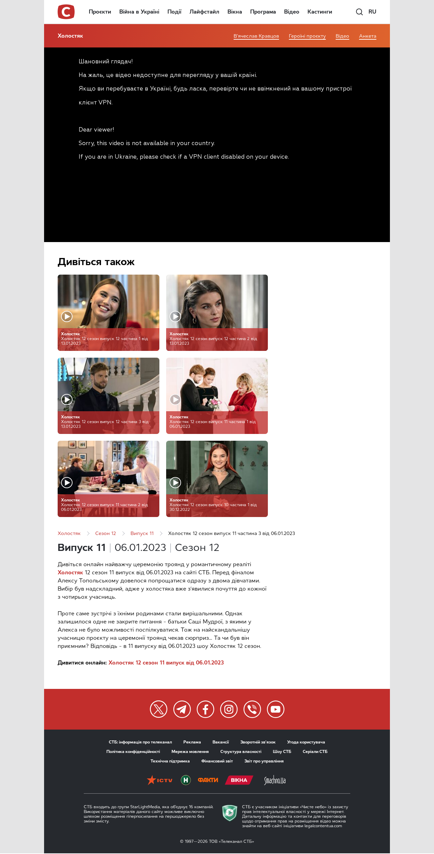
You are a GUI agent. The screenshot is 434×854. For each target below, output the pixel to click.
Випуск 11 (142, 533)
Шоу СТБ (282, 751)
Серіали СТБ (315, 751)
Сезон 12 (105, 533)
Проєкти (100, 11)
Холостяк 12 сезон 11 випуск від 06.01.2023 (166, 662)
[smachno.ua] (274, 781)
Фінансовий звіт (217, 761)
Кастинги (320, 11)
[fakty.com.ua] (208, 781)
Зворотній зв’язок (258, 742)
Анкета (367, 36)
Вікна (235, 11)
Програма (263, 11)
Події (174, 11)
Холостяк (70, 36)
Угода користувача (306, 742)
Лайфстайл (204, 11)
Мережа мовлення (190, 751)
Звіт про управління (264, 761)
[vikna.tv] (239, 781)
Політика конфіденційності (133, 751)
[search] (359, 11)
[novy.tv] (186, 781)
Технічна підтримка (170, 761)
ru (372, 11)
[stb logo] (66, 11)
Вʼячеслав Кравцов (256, 36)
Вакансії (221, 742)
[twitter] (158, 709)
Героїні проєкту (307, 36)
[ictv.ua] (159, 781)
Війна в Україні (139, 11)
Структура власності (240, 751)
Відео (291, 11)
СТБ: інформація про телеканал (140, 742)
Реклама (192, 742)
